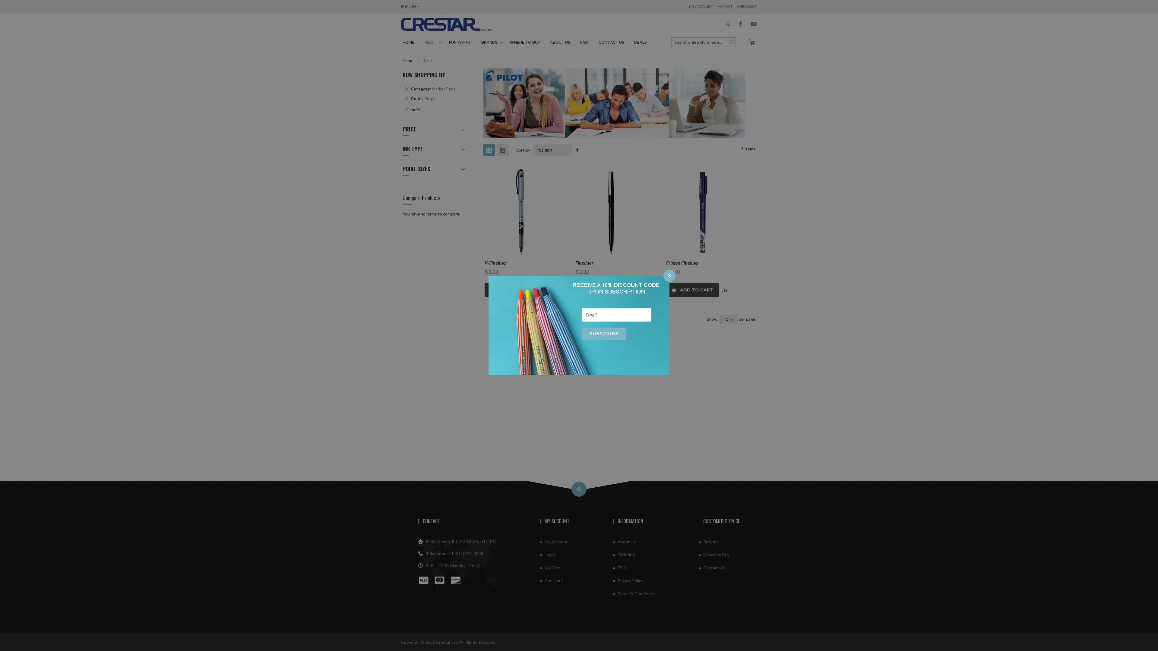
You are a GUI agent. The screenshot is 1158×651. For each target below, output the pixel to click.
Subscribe (604, 333)
